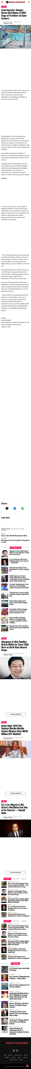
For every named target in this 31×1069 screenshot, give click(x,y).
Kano (22, 529)
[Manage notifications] (27, 1065)
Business (7, 1057)
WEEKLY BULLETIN (18, 1055)
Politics (14, 1057)
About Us (25, 1057)
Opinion (25, 1055)
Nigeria (4, 530)
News (5, 1055)
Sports (19, 1057)
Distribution (16, 529)
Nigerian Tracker (8, 23)
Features (10, 1055)
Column (21, 1060)
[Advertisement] (15, 72)
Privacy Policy (13, 1060)
